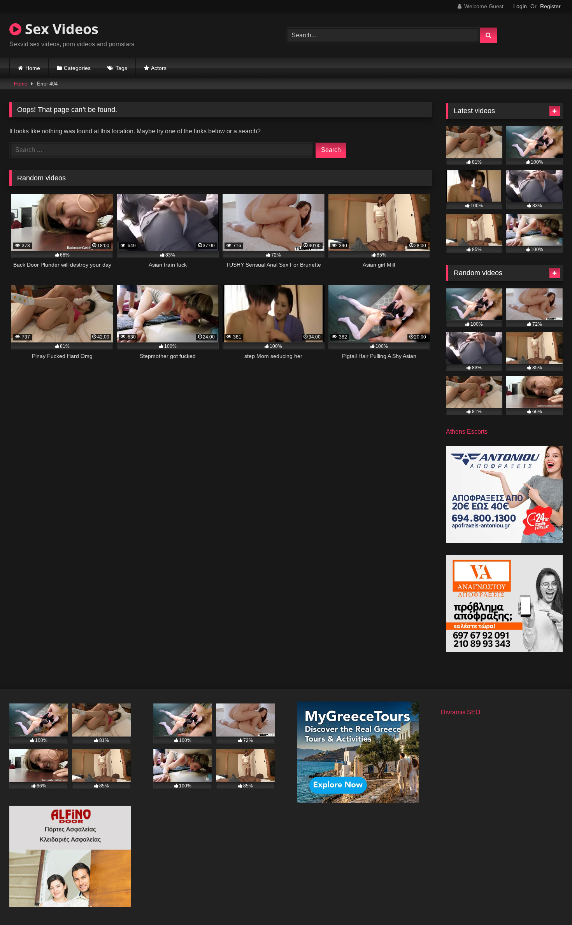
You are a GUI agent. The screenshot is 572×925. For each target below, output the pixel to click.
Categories (77, 68)
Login (520, 6)
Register (550, 6)
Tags (121, 68)
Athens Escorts (467, 431)
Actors (159, 68)
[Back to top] (547, 901)
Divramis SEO (460, 712)
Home (32, 68)
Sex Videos (59, 28)
